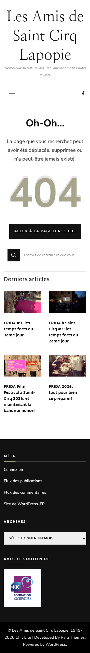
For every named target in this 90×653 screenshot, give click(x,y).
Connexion (13, 469)
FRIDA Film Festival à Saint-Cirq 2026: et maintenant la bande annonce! (19, 399)
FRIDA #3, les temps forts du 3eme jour (18, 329)
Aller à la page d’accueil (45, 231)
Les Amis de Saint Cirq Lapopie (45, 36)
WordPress (56, 644)
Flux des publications (23, 481)
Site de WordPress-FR (24, 504)
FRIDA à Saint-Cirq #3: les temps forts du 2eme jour (63, 332)
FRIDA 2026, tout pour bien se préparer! (63, 393)
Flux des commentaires (25, 492)
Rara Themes (73, 637)
